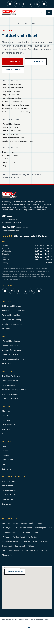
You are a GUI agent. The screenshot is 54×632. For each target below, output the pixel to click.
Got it (27, 627)
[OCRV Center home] (9, 12)
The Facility (7, 429)
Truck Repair (7, 546)
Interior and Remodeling (12, 101)
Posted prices (8, 159)
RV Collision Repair (24, 528)
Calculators (6, 469)
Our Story (6, 415)
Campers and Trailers (11, 127)
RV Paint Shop (24, 532)
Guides (5, 451)
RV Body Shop (8, 528)
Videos (31, 546)
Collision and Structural (11, 84)
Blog (4, 166)
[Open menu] (49, 12)
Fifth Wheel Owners (10, 381)
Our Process (7, 420)
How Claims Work (9, 490)
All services (12, 61)
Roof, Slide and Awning (11, 98)
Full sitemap (13, 69)
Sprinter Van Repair (29, 541)
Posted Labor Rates (10, 495)
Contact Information (10, 550)
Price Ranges (7, 499)
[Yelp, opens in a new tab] (23, 4)
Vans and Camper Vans (11, 131)
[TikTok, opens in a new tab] (30, 4)
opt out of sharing (8, 622)
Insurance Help (8, 481)
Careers (5, 434)
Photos (39, 523)
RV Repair (6, 537)
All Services (7, 329)
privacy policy (44, 620)
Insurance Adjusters (10, 394)
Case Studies (7, 460)
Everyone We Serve (10, 399)
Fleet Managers (8, 385)
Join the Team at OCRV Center (34, 550)
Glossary (5, 455)
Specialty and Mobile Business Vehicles (18, 141)
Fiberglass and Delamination (14, 88)
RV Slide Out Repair (10, 541)
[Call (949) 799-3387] (42, 12)
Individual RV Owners (11, 376)
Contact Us (6, 504)
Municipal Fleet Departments (14, 390)
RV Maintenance (8, 532)
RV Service (32, 537)
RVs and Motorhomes (11, 124)
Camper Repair (27, 523)
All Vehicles (6, 364)
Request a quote (9, 162)
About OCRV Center (10, 523)
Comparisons (7, 464)
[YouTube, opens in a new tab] (10, 4)
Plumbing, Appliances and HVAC (15, 108)
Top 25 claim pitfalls (10, 155)
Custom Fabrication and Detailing (16, 112)
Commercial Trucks (10, 134)
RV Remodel (37, 532)
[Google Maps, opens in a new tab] (17, 4)
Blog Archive (7, 555)
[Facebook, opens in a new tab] (37, 4)
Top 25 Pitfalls (8, 486)
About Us (6, 411)
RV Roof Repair (19, 537)
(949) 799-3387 (8, 227)
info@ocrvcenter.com (10, 231)
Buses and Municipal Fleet (13, 138)
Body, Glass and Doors (11, 95)
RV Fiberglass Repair (43, 528)
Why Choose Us (8, 425)
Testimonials (20, 546)
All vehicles (35, 61)
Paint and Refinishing (11, 91)
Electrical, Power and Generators (15, 105)
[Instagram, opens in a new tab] (44, 4)
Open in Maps (13, 572)
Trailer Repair (45, 541)
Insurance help (8, 152)
